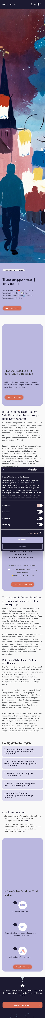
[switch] (40, 512)
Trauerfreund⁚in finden (22, 1005)
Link (26, 821)
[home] (9, 4)
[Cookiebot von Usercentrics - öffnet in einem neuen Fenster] (28, 469)
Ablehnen (22, 546)
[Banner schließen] (42, 469)
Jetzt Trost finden (12, 308)
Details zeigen (33, 533)
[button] (40, 4)
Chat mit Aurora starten (23, 584)
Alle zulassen (22, 540)
